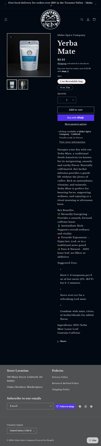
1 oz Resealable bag (71, 81)
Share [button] (63, 341)
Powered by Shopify (44, 440)
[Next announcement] (96, 4)
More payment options (76, 124)
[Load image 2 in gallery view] (23, 85)
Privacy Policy (60, 377)
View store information (72, 142)
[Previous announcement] (5, 4)
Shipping (62, 64)
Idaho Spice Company (25, 440)
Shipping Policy (61, 389)
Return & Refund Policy (65, 383)
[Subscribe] (50, 406)
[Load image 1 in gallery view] (12, 85)
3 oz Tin (65, 87)
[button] (6, 19)
